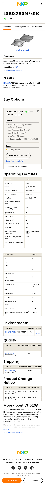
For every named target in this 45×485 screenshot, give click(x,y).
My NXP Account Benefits (28, 463)
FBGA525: (7, 83)
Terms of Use (15, 473)
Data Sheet (33, 480)
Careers (19, 459)
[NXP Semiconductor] (22, 3)
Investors (30, 459)
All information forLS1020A (14, 71)
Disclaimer (39, 367)
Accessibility (36, 473)
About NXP (8, 459)
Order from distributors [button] (17, 166)
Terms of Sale (26, 473)
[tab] (22, 166)
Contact (9, 463)
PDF (16, 67)
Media (39, 459)
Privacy (6, 473)
